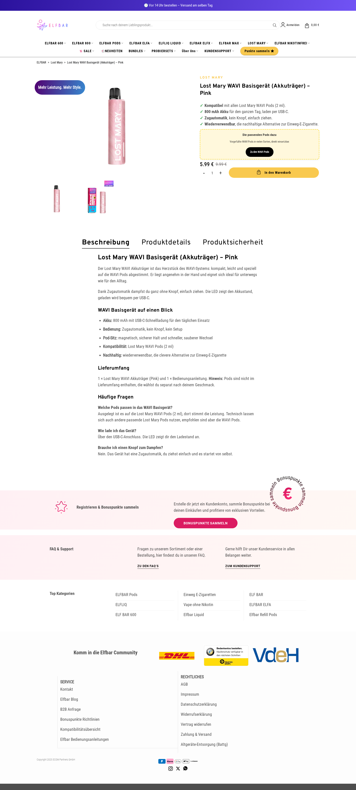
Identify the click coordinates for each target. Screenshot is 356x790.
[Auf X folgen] (178, 768)
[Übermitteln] (274, 24)
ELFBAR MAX (229, 43)
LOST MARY (257, 43)
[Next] (188, 126)
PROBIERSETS (162, 51)
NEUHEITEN (114, 51)
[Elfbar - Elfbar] (63, 25)
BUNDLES (136, 51)
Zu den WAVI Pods (259, 151)
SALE (88, 51)
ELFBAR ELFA (139, 43)
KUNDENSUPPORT (218, 51)
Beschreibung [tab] (105, 242)
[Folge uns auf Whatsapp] (185, 768)
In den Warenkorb (278, 172)
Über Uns (189, 51)
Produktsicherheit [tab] (233, 242)
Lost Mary (57, 62)
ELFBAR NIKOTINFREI (291, 43)
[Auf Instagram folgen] (170, 768)
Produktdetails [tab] (166, 242)
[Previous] (44, 126)
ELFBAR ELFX (200, 43)
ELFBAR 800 (81, 43)
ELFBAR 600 (54, 43)
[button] (311, 25)
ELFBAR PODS (110, 43)
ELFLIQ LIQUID (170, 43)
